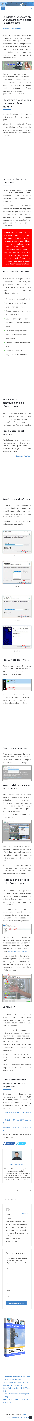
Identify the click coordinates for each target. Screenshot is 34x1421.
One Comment (16, 28)
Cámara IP (21, 1190)
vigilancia (27, 1190)
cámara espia (13, 1190)
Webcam (5, 1192)
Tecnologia (6, 28)
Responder (25, 1213)
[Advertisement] (17, 159)
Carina (8, 1213)
